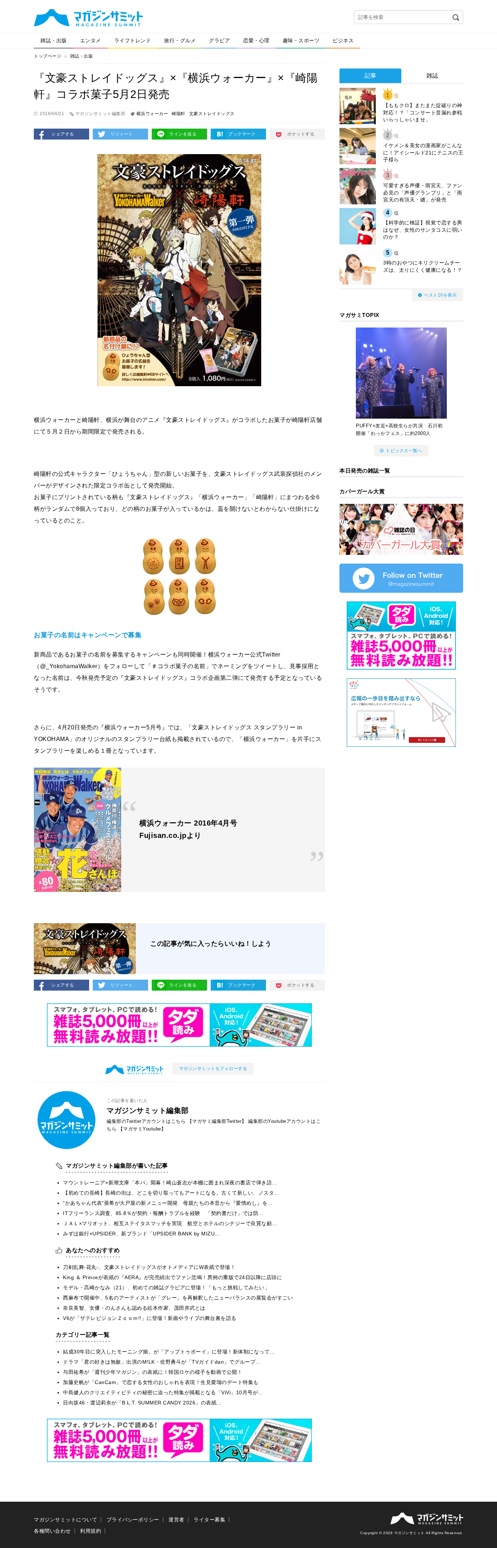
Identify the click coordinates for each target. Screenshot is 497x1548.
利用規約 (90, 1531)
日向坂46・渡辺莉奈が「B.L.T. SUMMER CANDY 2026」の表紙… (142, 1403)
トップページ (47, 56)
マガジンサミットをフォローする (213, 1068)
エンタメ (90, 40)
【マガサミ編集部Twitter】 (217, 1121)
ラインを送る (182, 134)
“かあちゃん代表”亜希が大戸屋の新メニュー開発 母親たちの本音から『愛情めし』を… (168, 1203)
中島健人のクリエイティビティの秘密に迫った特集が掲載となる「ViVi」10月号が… (163, 1392)
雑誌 (432, 75)
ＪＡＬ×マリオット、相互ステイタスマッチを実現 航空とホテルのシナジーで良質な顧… (170, 1223)
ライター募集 (209, 1519)
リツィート (121, 134)
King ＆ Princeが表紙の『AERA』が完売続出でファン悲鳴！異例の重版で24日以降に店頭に (172, 1277)
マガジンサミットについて (65, 1519)
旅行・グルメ (180, 40)
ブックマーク (241, 134)
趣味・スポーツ (301, 40)
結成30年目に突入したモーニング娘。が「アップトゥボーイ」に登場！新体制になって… (169, 1352)
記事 (371, 75)
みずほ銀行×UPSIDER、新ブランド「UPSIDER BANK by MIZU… (141, 1234)
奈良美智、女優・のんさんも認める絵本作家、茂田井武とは (134, 1308)
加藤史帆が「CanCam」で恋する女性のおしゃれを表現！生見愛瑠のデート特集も (161, 1382)
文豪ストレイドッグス (212, 113)
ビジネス (343, 40)
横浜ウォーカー (152, 113)
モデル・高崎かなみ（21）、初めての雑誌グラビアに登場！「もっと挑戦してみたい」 (166, 1287)
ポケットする (300, 134)
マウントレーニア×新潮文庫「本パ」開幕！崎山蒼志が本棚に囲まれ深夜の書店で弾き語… (170, 1183)
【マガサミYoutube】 (142, 1129)
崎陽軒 (179, 113)
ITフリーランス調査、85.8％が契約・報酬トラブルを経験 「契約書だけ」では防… (163, 1213)
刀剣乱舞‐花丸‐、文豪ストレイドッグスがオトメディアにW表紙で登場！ (149, 1267)
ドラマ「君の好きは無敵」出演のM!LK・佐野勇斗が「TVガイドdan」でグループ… (162, 1362)
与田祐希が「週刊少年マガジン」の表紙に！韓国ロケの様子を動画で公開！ (152, 1372)
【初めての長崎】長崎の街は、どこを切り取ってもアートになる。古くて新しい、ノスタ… (171, 1193)
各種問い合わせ (52, 1531)
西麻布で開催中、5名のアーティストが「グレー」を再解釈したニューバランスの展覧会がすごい (178, 1298)
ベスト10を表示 (440, 295)
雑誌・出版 (53, 40)
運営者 (176, 1519)
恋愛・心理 (256, 40)
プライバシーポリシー (133, 1519)
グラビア (219, 40)
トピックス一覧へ (404, 450)
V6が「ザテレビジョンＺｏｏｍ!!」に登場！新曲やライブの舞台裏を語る (149, 1318)
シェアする (62, 134)
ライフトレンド (132, 40)
